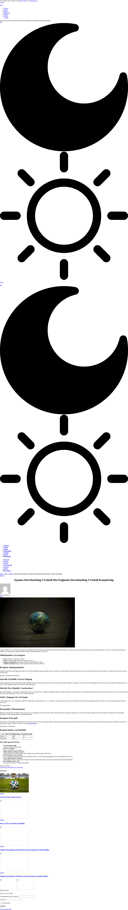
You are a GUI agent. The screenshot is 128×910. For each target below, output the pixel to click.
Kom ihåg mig (6, 903)
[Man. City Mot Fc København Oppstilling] (14, 818)
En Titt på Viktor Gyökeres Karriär (10, 797)
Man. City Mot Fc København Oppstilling (12, 823)
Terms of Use (33, 0)
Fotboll (2, 575)
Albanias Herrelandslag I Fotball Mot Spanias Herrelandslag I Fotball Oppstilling (24, 876)
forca (1, 595)
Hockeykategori (32, 723)
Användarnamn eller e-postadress (9, 896)
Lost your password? (5, 909)
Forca (1, 5)
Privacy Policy (23, 0)
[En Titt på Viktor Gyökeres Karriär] (14, 792)
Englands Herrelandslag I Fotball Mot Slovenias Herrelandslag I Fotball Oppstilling (24, 850)
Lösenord (2, 899)
